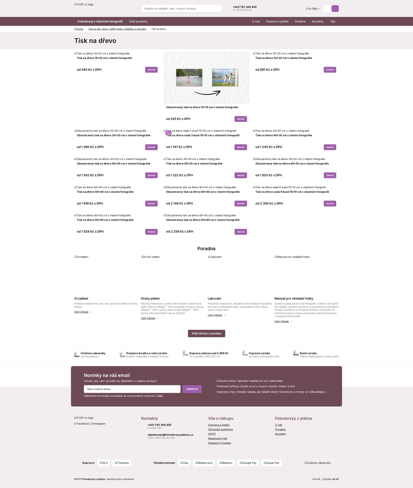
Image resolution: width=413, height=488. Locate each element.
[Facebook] (81, 423)
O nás (256, 21)
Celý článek (81, 311)
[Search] (217, 8)
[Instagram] (97, 423)
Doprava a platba (277, 21)
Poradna (300, 21)
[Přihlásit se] (326, 8)
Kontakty (317, 21)
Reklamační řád (217, 438)
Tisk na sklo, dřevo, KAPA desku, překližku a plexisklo (117, 29)
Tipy (333, 21)
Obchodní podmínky (220, 429)
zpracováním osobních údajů (145, 395)
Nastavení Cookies (219, 443)
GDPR (212, 434)
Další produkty (138, 21)
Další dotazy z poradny (206, 333)
